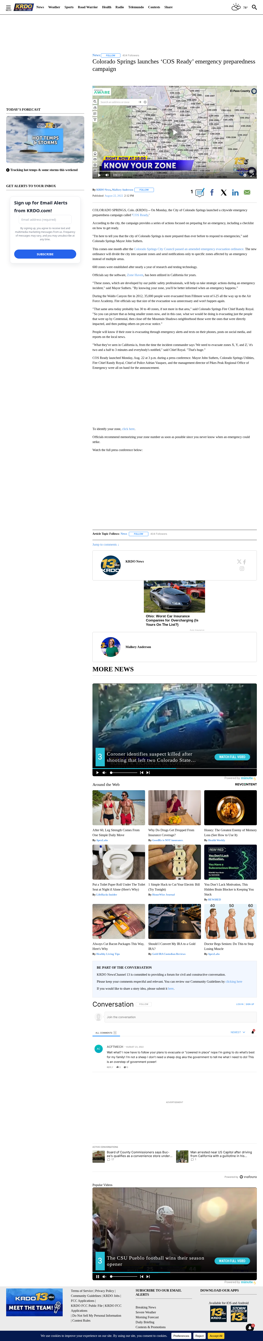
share (240, 1067)
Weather (54, 7)
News (40, 7)
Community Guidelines (86, 1296)
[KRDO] (24, 7)
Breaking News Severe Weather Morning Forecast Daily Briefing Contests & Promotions (151, 1317)
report (250, 1067)
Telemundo (136, 7)
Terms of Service (82, 1291)
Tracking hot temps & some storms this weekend (44, 170)
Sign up (250, 1004)
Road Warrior (88, 7)
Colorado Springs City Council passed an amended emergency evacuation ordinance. (189, 249)
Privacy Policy (104, 1291)
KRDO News (103, 189)
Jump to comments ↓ (105, 544)
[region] (174, 1090)
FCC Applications (82, 1300)
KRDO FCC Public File (87, 1305)
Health (106, 7)
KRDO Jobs (111, 1296)
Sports (69, 7)
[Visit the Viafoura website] (248, 1177)
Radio (119, 7)
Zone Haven (135, 275)
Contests (154, 7)
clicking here (234, 981)
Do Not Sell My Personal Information (96, 1315)
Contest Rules (81, 1320)
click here (128, 429)
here (171, 988)
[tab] (106, 1032)
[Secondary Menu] (11, 7)
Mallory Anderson (122, 189)
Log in (239, 1004)
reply (110, 1067)
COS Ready (140, 215)
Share (168, 7)
